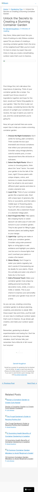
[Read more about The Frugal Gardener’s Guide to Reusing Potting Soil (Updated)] (19, 418)
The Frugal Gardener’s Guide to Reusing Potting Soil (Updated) (17, 424)
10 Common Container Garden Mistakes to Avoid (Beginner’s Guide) (19, 458)
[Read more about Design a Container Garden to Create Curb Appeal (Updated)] (19, 401)
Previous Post (8, 383)
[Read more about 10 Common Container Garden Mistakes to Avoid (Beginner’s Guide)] (19, 452)
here (18, 369)
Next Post (32, 383)
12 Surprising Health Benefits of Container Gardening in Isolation (17, 441)
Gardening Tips (17, 9)
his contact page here (20, 374)
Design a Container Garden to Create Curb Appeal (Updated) (19, 407)
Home (5, 9)
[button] (35, 3)
